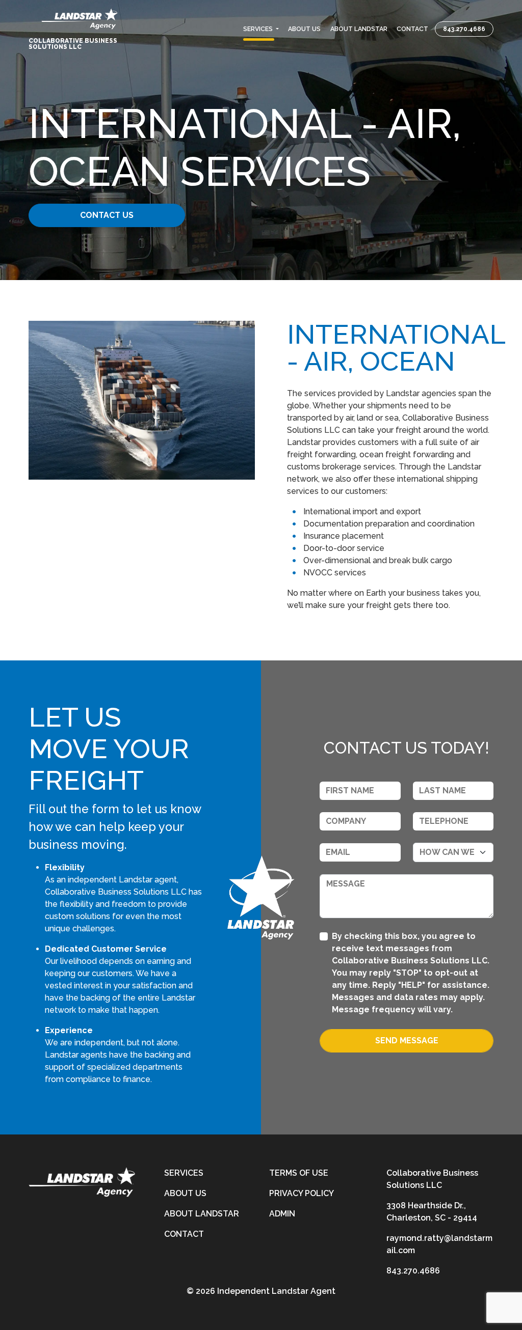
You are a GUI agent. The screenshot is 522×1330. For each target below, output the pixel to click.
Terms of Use (298, 1173)
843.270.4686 (464, 29)
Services (183, 1173)
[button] (261, 29)
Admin (282, 1213)
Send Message (406, 1040)
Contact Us (107, 215)
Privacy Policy (301, 1193)
